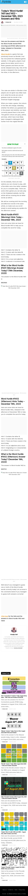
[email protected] (18, 648)
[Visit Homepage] (9, 2)
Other (3, 692)
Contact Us (10, 889)
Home (16, 889)
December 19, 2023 (18, 22)
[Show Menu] (19, 2)
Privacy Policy (22, 889)
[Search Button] (21, 2)
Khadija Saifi (8, 22)
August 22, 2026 (12, 741)
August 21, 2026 (12, 845)
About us (5, 889)
